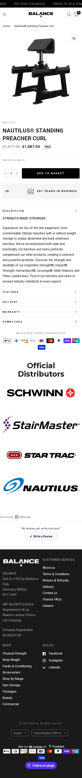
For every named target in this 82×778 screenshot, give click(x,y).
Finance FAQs (52, 599)
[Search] (69, 15)
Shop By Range (13, 679)
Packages (10, 691)
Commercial (11, 704)
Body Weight (11, 660)
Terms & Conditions (56, 574)
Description (13, 210)
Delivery (10, 301)
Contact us (50, 593)
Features (11, 291)
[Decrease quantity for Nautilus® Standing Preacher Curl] (6, 173)
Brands (7, 698)
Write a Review (43, 537)
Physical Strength (14, 653)
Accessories (11, 672)
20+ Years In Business (25, 4)
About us (49, 568)
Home (6, 26)
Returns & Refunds (56, 580)
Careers (48, 606)
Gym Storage (11, 685)
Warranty (11, 311)
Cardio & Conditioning (17, 666)
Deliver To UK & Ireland (65, 4)
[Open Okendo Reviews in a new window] (15, 517)
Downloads (13, 321)
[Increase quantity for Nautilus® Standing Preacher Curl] (17, 173)
